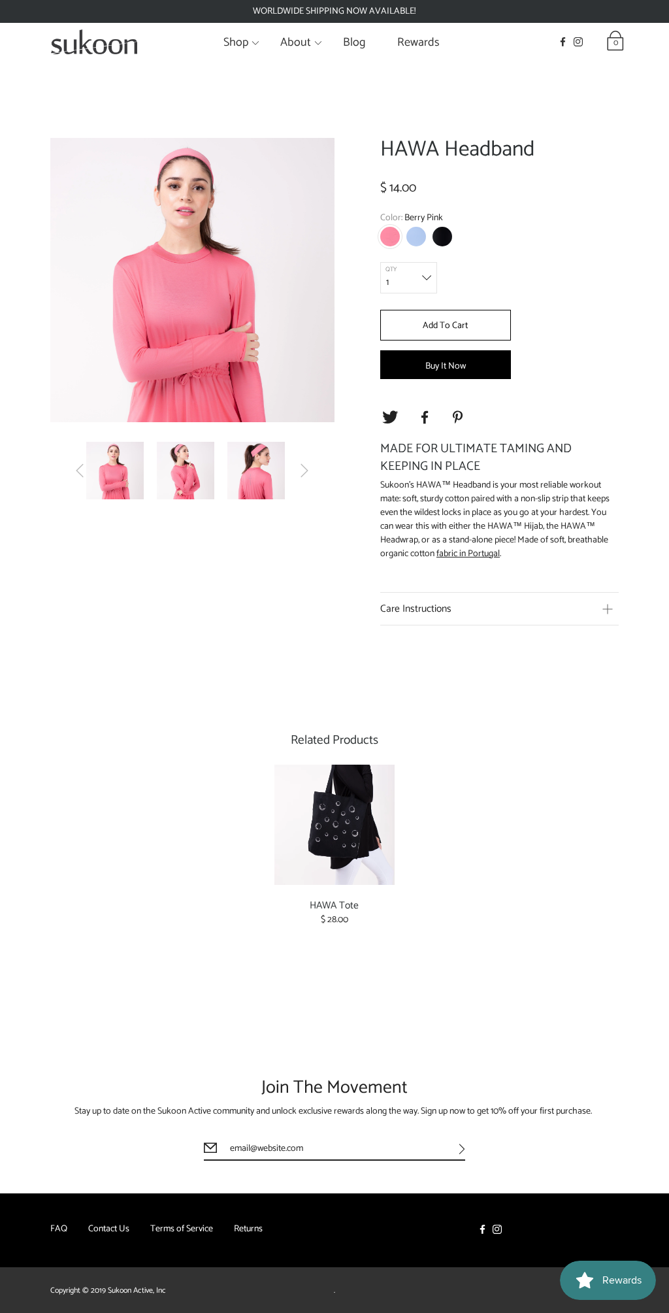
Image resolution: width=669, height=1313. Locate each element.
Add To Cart (445, 325)
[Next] (304, 470)
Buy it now (445, 366)
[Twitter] (390, 417)
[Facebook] (563, 41)
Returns (248, 1229)
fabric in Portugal (468, 553)
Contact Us (108, 1229)
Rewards (418, 43)
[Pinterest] (459, 417)
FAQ (58, 1229)
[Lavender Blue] (416, 236)
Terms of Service (181, 1229)
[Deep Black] (442, 236)
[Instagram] (578, 41)
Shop (235, 43)
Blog (354, 43)
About (295, 43)
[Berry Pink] (390, 236)
